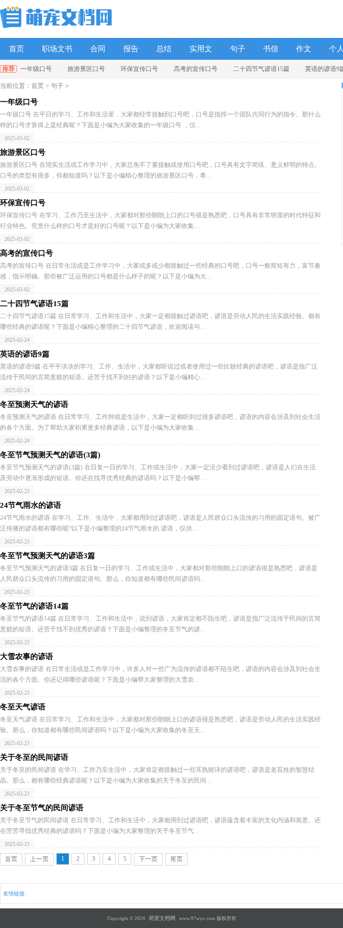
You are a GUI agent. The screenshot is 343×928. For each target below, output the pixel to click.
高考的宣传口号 (196, 69)
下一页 (148, 859)
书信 (270, 49)
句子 (237, 49)
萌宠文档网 (162, 918)
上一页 (39, 859)
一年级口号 (36, 69)
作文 (303, 49)
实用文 (200, 49)
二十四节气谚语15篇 (261, 69)
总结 (164, 49)
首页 (16, 49)
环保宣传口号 (139, 69)
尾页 (176, 859)
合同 (97, 49)
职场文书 (57, 49)
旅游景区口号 (86, 69)
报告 (130, 49)
